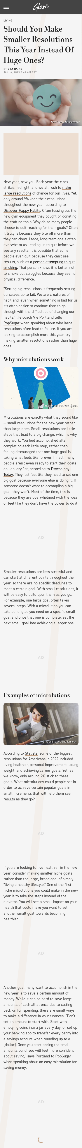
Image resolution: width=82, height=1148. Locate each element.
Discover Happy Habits (21, 210)
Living (7, 20)
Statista (31, 753)
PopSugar (11, 323)
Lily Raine (15, 69)
